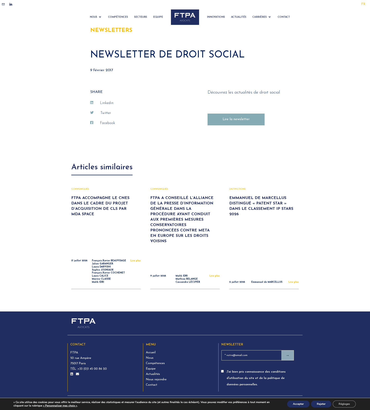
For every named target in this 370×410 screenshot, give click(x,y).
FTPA (74, 352)
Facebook (107, 123)
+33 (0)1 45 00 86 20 (92, 368)
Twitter (105, 113)
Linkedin (107, 103)
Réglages (344, 404)
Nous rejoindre (156, 379)
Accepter (298, 404)
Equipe (151, 368)
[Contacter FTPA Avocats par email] (77, 374)
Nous (149, 357)
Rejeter (321, 404)
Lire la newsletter (236, 119)
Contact (151, 384)
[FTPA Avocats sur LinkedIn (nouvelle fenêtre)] (72, 374)
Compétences (155, 363)
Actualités (153, 374)
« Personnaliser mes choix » (60, 405)
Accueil (151, 352)
